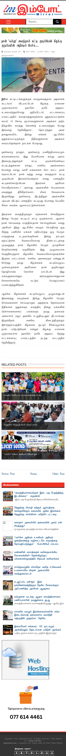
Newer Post (8, 474)
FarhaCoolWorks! (35, 741)
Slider (53, 52)
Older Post (58, 474)
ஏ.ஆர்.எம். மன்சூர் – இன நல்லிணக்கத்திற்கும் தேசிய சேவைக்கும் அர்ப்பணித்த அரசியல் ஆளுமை (36, 585)
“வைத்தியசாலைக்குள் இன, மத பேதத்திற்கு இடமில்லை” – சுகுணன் (39, 494)
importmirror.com (9, 743)
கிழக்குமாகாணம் (8, 56)
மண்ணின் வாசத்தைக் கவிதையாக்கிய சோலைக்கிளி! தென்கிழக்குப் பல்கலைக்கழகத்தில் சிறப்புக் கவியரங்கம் (36, 555)
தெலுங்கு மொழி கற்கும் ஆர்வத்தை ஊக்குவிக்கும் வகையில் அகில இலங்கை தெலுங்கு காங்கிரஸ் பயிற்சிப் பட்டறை (37, 511)
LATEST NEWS (43, 52)
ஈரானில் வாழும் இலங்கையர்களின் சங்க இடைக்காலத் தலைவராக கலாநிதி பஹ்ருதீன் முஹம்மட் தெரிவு (37, 615)
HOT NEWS (30, 52)
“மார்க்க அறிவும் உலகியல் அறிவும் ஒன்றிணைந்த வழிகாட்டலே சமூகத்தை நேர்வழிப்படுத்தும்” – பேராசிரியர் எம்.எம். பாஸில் (36, 542)
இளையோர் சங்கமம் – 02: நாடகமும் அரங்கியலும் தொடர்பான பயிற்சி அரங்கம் (37, 628)
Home (33, 474)
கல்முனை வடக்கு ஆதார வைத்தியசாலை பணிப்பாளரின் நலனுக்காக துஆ (37, 598)
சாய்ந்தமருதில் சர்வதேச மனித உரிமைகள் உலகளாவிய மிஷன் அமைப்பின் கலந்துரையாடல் (37, 570)
